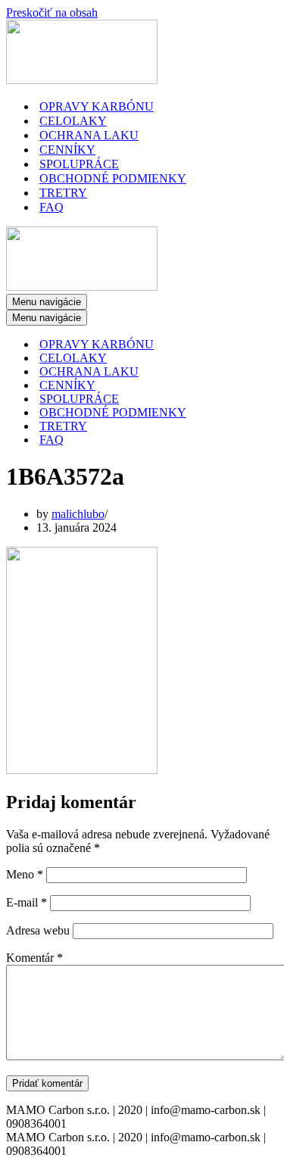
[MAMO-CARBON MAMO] (82, 79)
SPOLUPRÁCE (79, 164)
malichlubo (78, 513)
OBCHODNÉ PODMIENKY (112, 178)
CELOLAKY (73, 120)
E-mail (26, 902)
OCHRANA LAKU (89, 135)
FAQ (51, 207)
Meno (24, 874)
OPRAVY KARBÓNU (96, 106)
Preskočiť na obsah (52, 12)
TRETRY (63, 192)
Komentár (34, 957)
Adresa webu (38, 930)
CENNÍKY (67, 149)
